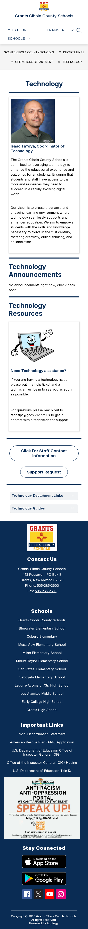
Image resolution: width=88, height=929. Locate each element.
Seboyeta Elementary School (42, 677)
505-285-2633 (45, 591)
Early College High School (42, 702)
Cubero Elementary (42, 636)
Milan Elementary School (42, 653)
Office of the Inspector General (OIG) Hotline (42, 763)
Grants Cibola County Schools (29, 52)
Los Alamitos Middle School (41, 693)
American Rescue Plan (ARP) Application (42, 742)
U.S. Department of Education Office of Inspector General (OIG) (42, 752)
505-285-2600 (48, 585)
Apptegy (53, 923)
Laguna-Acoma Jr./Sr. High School (42, 685)
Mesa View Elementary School (42, 645)
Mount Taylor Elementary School (42, 661)
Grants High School (42, 710)
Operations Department (34, 62)
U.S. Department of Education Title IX (42, 771)
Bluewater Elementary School (42, 628)
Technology (72, 62)
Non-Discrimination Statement (42, 734)
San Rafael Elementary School (42, 669)
